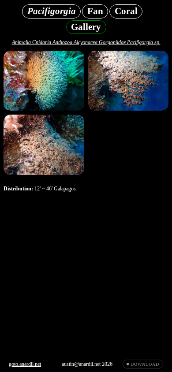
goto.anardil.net (25, 364)
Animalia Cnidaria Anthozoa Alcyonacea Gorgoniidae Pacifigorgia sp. (86, 42)
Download (145, 364)
